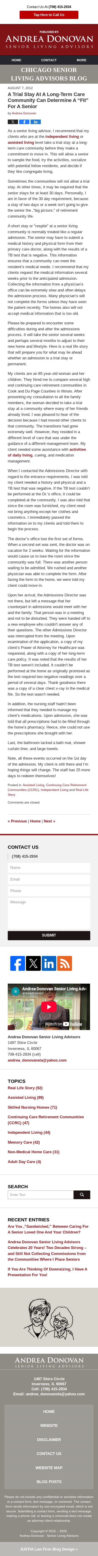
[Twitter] (33, 963)
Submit (49, 935)
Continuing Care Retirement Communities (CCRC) (46, 1120)
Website (49, 1425)
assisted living (21, 142)
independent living (62, 136)
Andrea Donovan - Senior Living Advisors (49, 1535)
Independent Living (54, 790)
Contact (49, 60)
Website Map (49, 1468)
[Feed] (64, 963)
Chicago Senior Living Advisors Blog (49, 39)
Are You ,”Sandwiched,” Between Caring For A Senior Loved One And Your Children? (48, 1229)
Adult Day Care (24, 1162)
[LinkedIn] (49, 963)
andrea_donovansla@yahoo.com (37, 1060)
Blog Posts (49, 1482)
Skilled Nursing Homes (32, 1107)
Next (49, 821)
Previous (17, 821)
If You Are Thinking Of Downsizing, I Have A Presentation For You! (47, 1272)
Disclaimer (49, 1440)
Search (82, 1194)
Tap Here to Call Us (49, 15)
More (81, 60)
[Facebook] (18, 963)
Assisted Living (33, 785)
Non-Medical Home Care (33, 1152)
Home (16, 60)
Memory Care (24, 1142)
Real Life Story (25, 1088)
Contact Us (49, 1454)
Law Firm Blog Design (47, 1549)
